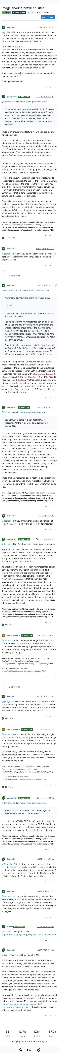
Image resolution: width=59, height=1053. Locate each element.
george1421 (12, 97)
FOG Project (41, 1041)
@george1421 (8, 253)
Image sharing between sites (32, 101)
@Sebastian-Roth (10, 864)
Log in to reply (48, 17)
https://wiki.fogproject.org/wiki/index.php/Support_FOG (24, 671)
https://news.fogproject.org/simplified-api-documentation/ (29, 934)
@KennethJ (7, 101)
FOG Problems (19, 12)
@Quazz (6, 955)
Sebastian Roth (13, 635)
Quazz (10, 927)
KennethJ (11, 27)
